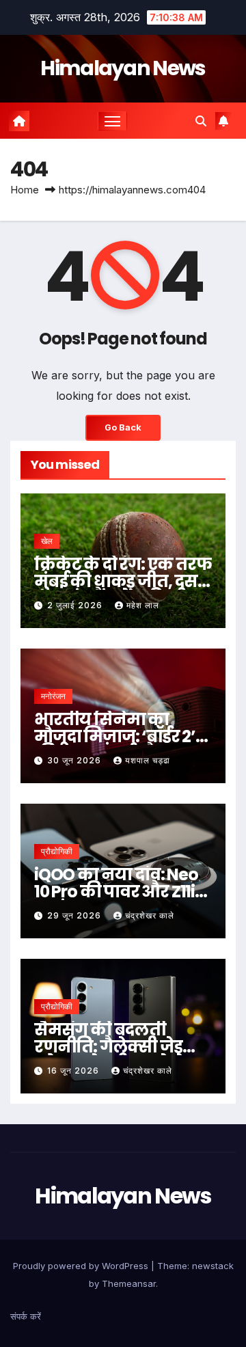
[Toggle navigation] (113, 121)
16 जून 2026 (74, 1070)
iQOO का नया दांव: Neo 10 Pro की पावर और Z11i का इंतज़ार (116, 891)
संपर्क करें (25, 1316)
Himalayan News (122, 68)
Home (24, 189)
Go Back (123, 427)
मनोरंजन (53, 696)
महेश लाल (142, 605)
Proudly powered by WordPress (82, 1265)
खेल (47, 541)
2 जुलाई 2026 (76, 605)
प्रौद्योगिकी (56, 851)
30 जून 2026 (75, 760)
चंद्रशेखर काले (149, 915)
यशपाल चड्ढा (147, 760)
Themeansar (129, 1283)
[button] (200, 121)
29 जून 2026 (75, 915)
